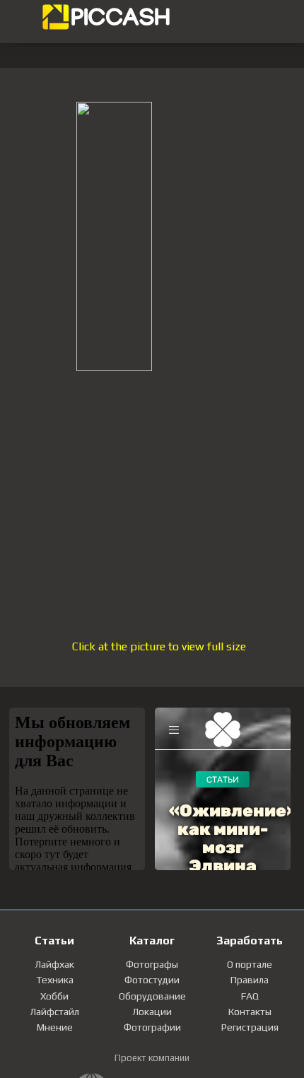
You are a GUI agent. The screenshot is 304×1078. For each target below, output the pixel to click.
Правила (249, 979)
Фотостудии (152, 979)
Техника (55, 979)
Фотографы (152, 964)
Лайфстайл (54, 1011)
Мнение (55, 1027)
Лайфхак (54, 964)
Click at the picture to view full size (159, 646)
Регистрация (250, 1027)
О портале (249, 964)
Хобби (54, 996)
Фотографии (152, 1027)
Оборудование (152, 996)
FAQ (250, 996)
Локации (152, 1011)
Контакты (249, 1011)
